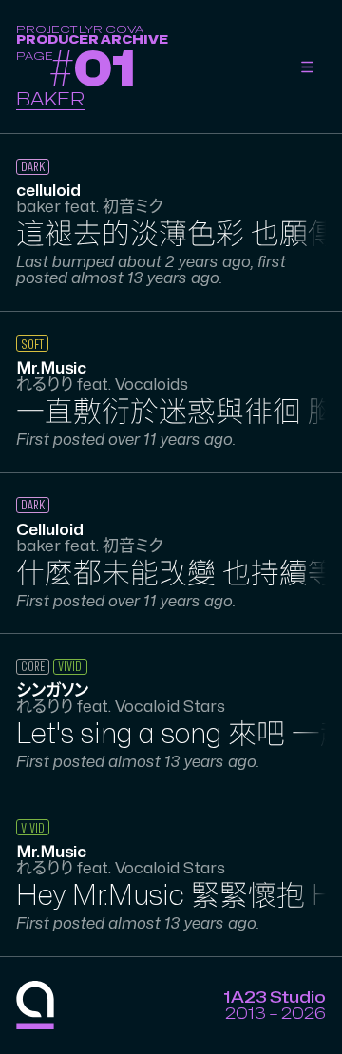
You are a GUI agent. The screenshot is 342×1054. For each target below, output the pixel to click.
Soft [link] (32, 344)
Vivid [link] (70, 667)
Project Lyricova (79, 29)
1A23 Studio (274, 997)
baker (50, 99)
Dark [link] (33, 167)
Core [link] (33, 667)
